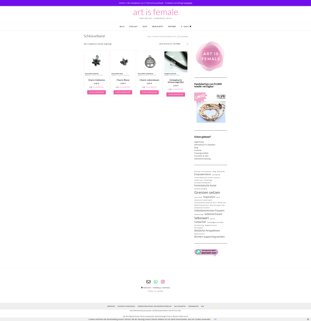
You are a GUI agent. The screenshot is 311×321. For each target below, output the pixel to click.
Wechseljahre (198, 228)
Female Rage (208, 180)
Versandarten (193, 306)
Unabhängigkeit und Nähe (215, 222)
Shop (145, 26)
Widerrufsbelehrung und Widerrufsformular (154, 306)
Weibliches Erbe (199, 234)
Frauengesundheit (201, 153)
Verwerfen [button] (188, 3)
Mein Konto (157, 26)
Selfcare (212, 219)
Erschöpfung (216, 175)
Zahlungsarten (180, 306)
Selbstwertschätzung (202, 159)
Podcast (133, 26)
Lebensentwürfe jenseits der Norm (205, 202)
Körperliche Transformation (203, 200)
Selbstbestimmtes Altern (202, 208)
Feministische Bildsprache (202, 183)
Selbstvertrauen (213, 214)
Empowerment (202, 174)
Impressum (111, 306)
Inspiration (209, 197)
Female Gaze (198, 180)
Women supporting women (209, 236)
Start (149, 36)
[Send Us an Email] (148, 282)
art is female (155, 11)
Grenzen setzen (207, 192)
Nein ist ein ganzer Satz (217, 205)
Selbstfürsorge (198, 214)
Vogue (155, 291)
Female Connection (213, 177)
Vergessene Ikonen (211, 225)
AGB (202, 306)
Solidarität (200, 222)
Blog (122, 26)
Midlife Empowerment (201, 205)
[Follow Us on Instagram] (163, 282)
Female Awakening (200, 177)
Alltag (214, 171)
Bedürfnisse (221, 171)
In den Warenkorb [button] (96, 92)
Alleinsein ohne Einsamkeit (203, 171)
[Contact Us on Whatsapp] (156, 282)
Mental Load (222, 202)
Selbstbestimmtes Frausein (209, 210)
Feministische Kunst (205, 185)
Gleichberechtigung (200, 189)
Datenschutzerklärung (126, 306)
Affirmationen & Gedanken (204, 145)
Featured (197, 150)
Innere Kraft (198, 197)
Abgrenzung (199, 142)
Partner (172, 26)
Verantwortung (199, 225)
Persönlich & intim (201, 156)
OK (215, 319)
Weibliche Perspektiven (207, 230)
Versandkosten (98, 87)
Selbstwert (201, 218)
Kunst (218, 197)
